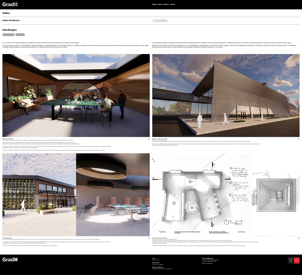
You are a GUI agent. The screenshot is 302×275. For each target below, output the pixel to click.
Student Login (155, 260)
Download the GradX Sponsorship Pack (161, 268)
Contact (172, 4)
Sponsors (166, 4)
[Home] (10, 4)
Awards (160, 4)
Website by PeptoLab (207, 263)
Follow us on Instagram (158, 264)
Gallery (154, 4)
